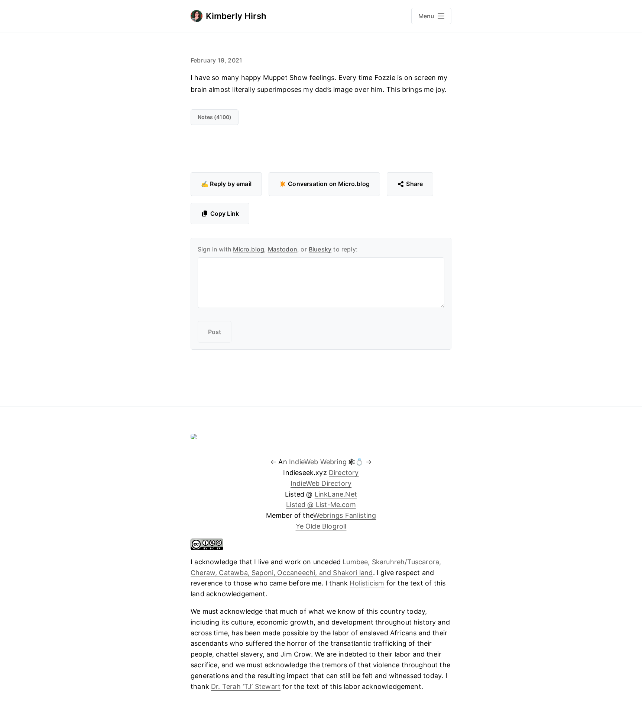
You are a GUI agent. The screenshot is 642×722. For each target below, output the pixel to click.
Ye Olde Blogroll (321, 526)
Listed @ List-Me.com (321, 504)
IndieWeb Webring (318, 462)
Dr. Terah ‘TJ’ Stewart (246, 686)
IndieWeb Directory (321, 483)
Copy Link (224, 213)
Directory (344, 472)
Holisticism (367, 583)
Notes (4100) (214, 117)
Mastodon (282, 249)
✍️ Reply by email (226, 183)
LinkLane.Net (336, 494)
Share (414, 183)
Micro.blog (248, 249)
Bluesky (320, 249)
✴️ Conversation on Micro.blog (324, 183)
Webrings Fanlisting (344, 515)
